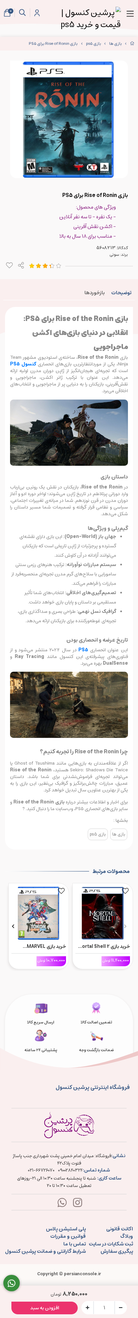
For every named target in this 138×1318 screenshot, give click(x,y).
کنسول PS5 (24, 364)
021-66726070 (41, 1170)
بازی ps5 (93, 43)
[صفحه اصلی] (132, 43)
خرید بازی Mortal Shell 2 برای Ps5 (104, 947)
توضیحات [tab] (121, 292)
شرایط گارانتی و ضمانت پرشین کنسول (45, 1251)
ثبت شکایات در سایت (111, 1244)
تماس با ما (74, 1244)
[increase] (87, 1307)
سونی (114, 254)
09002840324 (70, 1170)
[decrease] (121, 1307)
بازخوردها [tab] (94, 292)
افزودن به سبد (44, 1308)
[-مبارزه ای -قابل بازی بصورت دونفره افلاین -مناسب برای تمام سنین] (39, 911)
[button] (125, 926)
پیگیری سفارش (116, 1251)
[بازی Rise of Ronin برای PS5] (69, 1125)
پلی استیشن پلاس (66, 1229)
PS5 (83, 650)
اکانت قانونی (119, 1229)
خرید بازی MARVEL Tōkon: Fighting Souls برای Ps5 (40, 947)
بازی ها (115, 43)
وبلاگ (126, 1236)
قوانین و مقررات (68, 1236)
